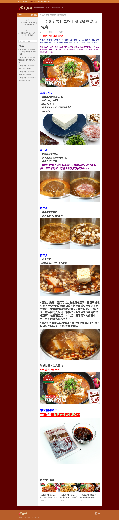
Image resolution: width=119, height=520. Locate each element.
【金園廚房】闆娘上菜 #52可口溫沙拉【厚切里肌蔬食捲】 (27, 60)
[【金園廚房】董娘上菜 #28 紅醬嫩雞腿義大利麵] (50, 487)
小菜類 (46, 15)
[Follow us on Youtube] (35, 15)
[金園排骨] (32, 15)
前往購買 (60, 415)
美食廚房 (53, 15)
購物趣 (25, 1)
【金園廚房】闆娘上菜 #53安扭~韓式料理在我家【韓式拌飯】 (27, 51)
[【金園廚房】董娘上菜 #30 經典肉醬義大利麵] (90, 487)
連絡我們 (47, 1)
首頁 (19, 1)
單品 (41, 15)
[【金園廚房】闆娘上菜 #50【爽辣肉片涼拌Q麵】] (70, 487)
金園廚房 (32, 1)
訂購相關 (40, 1)
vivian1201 (45, 32)
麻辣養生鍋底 (61, 15)
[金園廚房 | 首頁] (25, 8)
